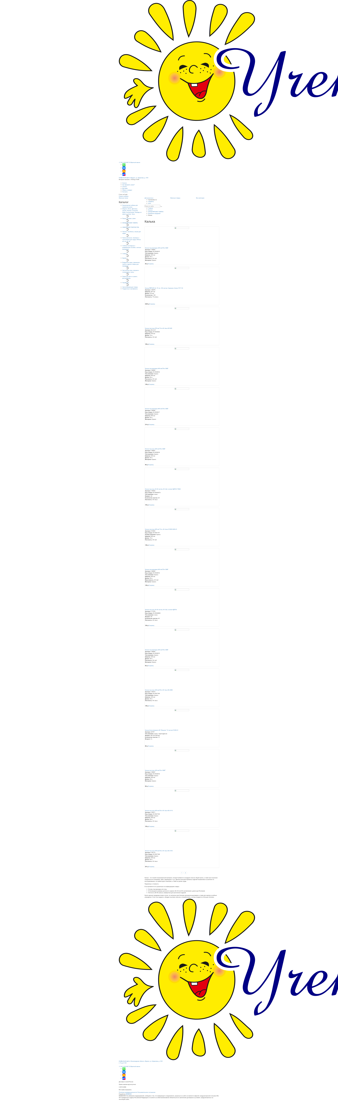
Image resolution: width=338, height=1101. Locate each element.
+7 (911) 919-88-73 (124, 162)
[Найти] (161, 206)
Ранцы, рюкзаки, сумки (129, 218)
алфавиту (151, 201)
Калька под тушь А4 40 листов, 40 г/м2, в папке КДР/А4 (161, 609)
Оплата (124, 186)
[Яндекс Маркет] (124, 171)
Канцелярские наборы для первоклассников (130, 206)
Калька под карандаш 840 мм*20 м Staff (156, 408)
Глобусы (124, 253)
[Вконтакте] (124, 168)
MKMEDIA (129, 1094)
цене (149, 203)
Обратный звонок (135, 162)
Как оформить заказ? (128, 185)
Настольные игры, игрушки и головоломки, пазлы (130, 271)
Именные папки (123, 198)
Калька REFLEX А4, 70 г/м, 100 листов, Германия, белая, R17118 (164, 288)
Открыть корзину (123, 196)
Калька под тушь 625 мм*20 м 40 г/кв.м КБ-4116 (159, 810)
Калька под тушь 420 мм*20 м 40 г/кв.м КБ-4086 (159, 690)
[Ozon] (124, 174)
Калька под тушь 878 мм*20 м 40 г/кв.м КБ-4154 (159, 851)
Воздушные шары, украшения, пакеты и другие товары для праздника (131, 264)
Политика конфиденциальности (128, 1092)
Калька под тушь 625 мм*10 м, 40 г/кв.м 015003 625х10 (161, 529)
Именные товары (175, 198)
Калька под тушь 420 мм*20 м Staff (155, 449)
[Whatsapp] (124, 165)
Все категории (200, 198)
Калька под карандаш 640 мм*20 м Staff (156, 368)
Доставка (125, 188)
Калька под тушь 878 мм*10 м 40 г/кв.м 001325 (158, 328)
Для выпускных (149, 198)
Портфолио (125, 282)
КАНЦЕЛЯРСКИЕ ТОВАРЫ (130, 223)
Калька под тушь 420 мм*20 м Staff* (155, 770)
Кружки (124, 258)
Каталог (124, 183)
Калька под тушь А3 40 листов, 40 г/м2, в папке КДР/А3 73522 (163, 489)
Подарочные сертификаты (130, 289)
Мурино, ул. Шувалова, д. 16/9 (139, 178)
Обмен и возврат (127, 190)
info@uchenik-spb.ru (124, 178)
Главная (150, 208)
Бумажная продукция (154, 213)
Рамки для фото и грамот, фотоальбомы (129, 277)
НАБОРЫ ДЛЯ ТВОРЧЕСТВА (130, 227)
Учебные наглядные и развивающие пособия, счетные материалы (131, 247)
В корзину (151, 264)
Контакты (125, 192)
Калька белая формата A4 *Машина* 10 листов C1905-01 (161, 730)
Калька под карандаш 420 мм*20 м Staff (156, 248)
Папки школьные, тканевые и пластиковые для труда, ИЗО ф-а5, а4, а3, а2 (131, 239)
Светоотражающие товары (130, 287)
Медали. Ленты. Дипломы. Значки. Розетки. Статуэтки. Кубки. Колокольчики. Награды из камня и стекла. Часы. (131, 211)
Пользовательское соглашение (146, 1092)
